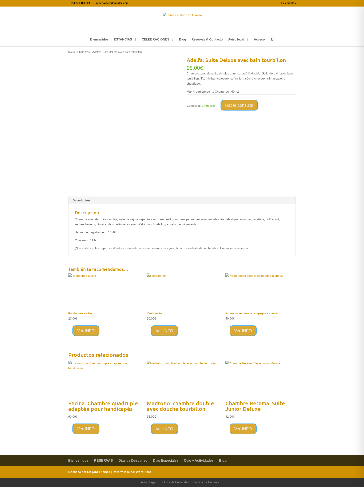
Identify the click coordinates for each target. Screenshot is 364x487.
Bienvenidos (99, 39)
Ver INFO (86, 330)
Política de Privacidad (175, 482)
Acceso (259, 39)
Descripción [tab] (81, 200)
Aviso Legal (148, 482)
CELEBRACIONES (155, 39)
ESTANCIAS (123, 39)
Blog (182, 39)
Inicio (71, 52)
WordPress (143, 472)
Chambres (83, 52)
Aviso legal (236, 39)
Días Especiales (165, 460)
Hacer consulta (239, 105)
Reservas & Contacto (207, 39)
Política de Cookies (206, 482)
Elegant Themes (98, 472)
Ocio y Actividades (199, 460)
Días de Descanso (132, 460)
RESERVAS (103, 460)
